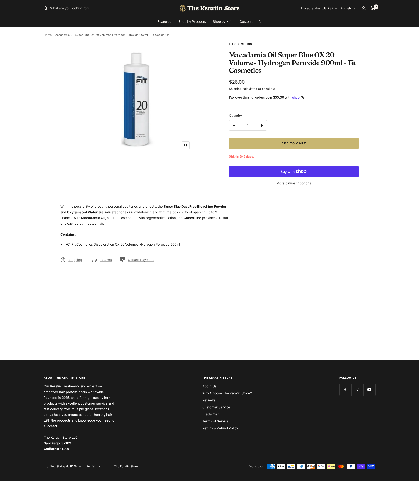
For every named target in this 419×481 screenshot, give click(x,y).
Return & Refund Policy (220, 428)
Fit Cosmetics (240, 44)
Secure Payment (141, 260)
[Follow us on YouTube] (369, 390)
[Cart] (373, 8)
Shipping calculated (243, 88)
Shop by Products (192, 21)
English (346, 8)
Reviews (208, 400)
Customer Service (216, 407)
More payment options (293, 183)
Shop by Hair (223, 21)
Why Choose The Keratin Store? (227, 393)
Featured (164, 21)
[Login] (364, 8)
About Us (209, 386)
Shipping (75, 260)
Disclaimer (210, 414)
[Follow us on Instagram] (357, 390)
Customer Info (251, 21)
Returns (106, 260)
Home (48, 34)
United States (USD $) (317, 8)
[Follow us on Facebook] (345, 390)
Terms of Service (215, 421)
